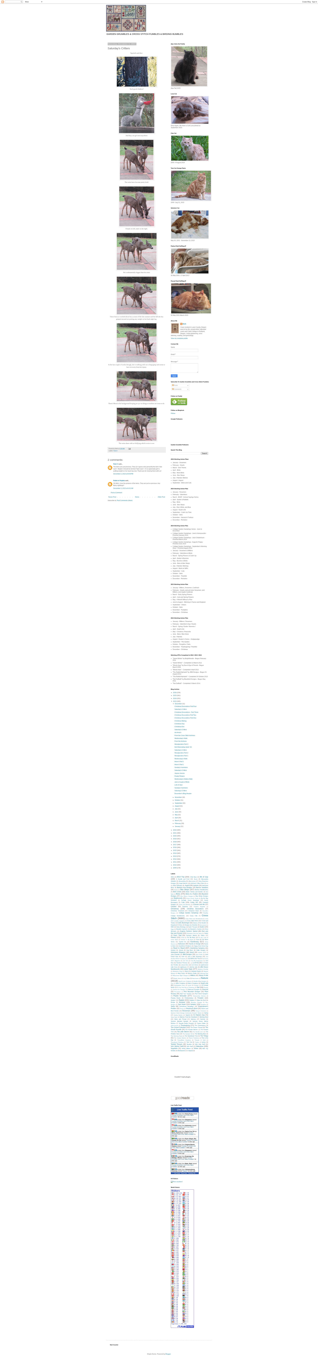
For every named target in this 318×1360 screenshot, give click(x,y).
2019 (175, 839)
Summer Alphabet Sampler (179, 1021)
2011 (175, 862)
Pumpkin (200, 998)
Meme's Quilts (192, 973)
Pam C (115, 464)
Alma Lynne (192, 881)
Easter (202, 927)
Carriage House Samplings (190, 900)
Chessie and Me (199, 904)
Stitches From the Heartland (188, 1017)
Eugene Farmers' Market (188, 931)
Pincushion (177, 991)
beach (176, 889)
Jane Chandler (175, 954)
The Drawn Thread (196, 1027)
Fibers (203, 935)
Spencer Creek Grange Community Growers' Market (186, 1013)
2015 (175, 850)
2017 (175, 844)
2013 (175, 856)
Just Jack (185, 960)
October (177, 800)
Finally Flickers (180, 776)
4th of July (204, 877)
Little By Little (193, 967)
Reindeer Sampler (196, 1002)
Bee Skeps (184, 889)
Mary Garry (181, 973)
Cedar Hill (194, 902)
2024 (175, 698)
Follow (173, 413)
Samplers (203, 1004)
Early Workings (181, 927)
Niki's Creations (180, 983)
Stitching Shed (203, 1017)
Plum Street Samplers (201, 993)
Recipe (173, 1002)
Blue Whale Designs (202, 896)
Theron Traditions (194, 1038)
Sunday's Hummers (181, 767)
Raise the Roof (201, 1000)
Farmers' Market (191, 935)
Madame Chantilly (203, 969)
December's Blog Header (183, 793)
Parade (206, 987)
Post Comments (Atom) (124, 500)
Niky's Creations (193, 983)
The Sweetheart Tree (191, 1036)
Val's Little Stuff (200, 1044)
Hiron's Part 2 (179, 761)
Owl (198, 987)
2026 (175, 692)
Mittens (192, 975)
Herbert (173, 950)
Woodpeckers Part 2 (181, 753)
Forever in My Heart (187, 939)
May (176, 815)
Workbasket (181, 1050)
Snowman (186, 1011)
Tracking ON (191, 1173)
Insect (192, 952)
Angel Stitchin (183, 883)
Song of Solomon (201, 1011)
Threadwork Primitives (177, 1042)
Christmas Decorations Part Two (185, 715)
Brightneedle (178, 898)
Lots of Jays (178, 785)
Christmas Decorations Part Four (186, 706)
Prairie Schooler (179, 996)
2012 (175, 859)
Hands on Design (195, 944)
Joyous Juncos (180, 773)
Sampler (193, 1004)
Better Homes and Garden (194, 891)
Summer (202, 1019)
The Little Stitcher (183, 1032)
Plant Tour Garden (185, 993)
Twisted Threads (176, 1044)
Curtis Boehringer (183, 923)
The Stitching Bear (200, 1034)
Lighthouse (183, 967)
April (176, 818)
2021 (175, 833)
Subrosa (193, 1019)
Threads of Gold (200, 1040)
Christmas (175, 909)
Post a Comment (116, 493)
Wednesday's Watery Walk (183, 779)
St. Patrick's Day (199, 1015)
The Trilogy (204, 1036)
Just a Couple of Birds (182, 782)
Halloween (181, 944)
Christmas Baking (180, 721)
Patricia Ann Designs (179, 989)
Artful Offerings (177, 885)
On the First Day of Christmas (185, 987)
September (179, 803)
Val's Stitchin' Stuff (177, 1046)
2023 (175, 701)
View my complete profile (179, 338)
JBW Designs (187, 954)
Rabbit (181, 1000)
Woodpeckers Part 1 (181, 756)
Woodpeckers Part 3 (181, 744)
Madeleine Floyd (177, 971)
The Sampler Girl (187, 1034)
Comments (177, 389)
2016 (175, 847)
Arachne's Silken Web (197, 883)
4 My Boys (193, 877)
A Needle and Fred (182, 879)
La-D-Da (196, 963)
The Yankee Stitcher (180, 1038)
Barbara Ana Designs (184, 887)
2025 (175, 695)
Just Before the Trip (194, 958)
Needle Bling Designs (200, 981)
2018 (175, 842)
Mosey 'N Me (203, 975)
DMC (172, 927)
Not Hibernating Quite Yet (183, 747)
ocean (189, 985)
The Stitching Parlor (176, 1036)
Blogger (168, 1354)
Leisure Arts (184, 965)
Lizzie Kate (187, 969)
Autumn (196, 885)
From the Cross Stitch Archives (185, 735)
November (178, 797)
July (176, 809)
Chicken (173, 906)
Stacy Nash (174, 1017)
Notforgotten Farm (179, 985)
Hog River (189, 950)
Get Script (177, 1173)
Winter (196, 1048)
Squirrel (188, 1015)
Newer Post (112, 497)
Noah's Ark (204, 983)
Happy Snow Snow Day (201, 946)
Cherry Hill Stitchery (184, 904)
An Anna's (178, 732)
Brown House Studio (192, 898)
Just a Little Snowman (195, 956)
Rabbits (191, 1000)
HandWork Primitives (185, 946)
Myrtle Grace (177, 978)
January (178, 826)
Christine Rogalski (199, 906)
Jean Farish (199, 954)
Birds (178, 894)
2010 (175, 865)
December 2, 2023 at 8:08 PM (123, 474)
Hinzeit (181, 950)
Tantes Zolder (201, 1023)
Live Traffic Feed (185, 1110)
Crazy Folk (193, 915)
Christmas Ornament (177, 911)
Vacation (189, 1044)
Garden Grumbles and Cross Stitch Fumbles (183, 1133)
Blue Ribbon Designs (186, 896)
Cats (183, 902)
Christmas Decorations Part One (185, 718)
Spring (206, 1013)
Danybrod (174, 925)
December (178, 704)
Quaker (173, 1000)
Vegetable (174, 1048)
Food (182, 937)
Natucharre (195, 978)
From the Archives (181, 741)
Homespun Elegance (178, 952)
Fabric (206, 933)
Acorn (196, 879)
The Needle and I (198, 1031)
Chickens (185, 906)
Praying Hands (175, 998)
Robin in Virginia (119, 480)
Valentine (199, 1046)
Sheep (182, 1008)
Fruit (197, 939)
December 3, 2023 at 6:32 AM (123, 488)
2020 (175, 836)
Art (207, 883)
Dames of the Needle (199, 923)
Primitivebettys (189, 998)
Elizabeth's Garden (196, 929)
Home (137, 497)
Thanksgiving (185, 1025)
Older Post (161, 497)
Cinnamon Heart (193, 911)
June (177, 812)
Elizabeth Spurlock (181, 929)
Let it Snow (194, 965)
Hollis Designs (200, 950)
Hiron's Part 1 (179, 764)
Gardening (194, 942)
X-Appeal (190, 1050)
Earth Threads (192, 927)
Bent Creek (177, 892)
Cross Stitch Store (192, 920)
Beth (184, 324)
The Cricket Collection (178, 1027)
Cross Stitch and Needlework (193, 918)
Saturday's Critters (181, 709)
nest (172, 983)
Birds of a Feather (192, 894)
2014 (175, 853)
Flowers (173, 937)
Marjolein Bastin (196, 971)
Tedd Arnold (174, 1025)
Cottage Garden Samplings (189, 913)
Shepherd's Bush (192, 1008)
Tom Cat (189, 1042)
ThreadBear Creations (184, 1040)
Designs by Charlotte (191, 925)
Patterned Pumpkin (193, 989)
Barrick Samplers (202, 887)
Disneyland (203, 925)
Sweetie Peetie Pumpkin (186, 1023)
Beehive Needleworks (201, 889)
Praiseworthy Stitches (199, 996)
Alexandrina (182, 881)
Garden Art (182, 941)
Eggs (172, 929)
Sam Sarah (182, 1004)
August (177, 806)
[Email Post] (129, 448)
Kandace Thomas (182, 963)
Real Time (184, 1173)
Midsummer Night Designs (180, 975)
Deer (180, 925)
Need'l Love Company (185, 981)
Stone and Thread (180, 1019)
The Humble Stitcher (191, 1029)
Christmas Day (179, 724)
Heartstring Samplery (197, 948)
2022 (175, 830)
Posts (176, 385)
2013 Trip (180, 877)
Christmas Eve (179, 727)
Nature (115, 450)
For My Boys (191, 937)
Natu (188, 978)
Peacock (205, 989)
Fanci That (177, 935)
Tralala (197, 1042)
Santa (173, 1006)
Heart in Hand (179, 948)
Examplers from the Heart (194, 933)
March (177, 820)
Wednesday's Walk (181, 738)
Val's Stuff (190, 1046)
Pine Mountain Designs (192, 992)
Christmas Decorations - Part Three (186, 712)
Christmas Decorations (195, 909)
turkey (204, 1042)
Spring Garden (178, 1015)
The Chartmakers (200, 1025)
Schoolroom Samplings (186, 1006)
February (178, 823)
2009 (175, 868)
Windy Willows (186, 1048)
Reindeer (182, 1002)
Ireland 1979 (202, 952)
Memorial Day (204, 973)
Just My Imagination (197, 960)
